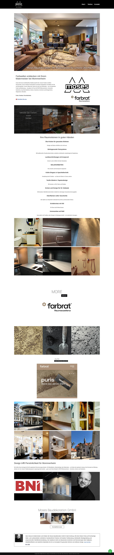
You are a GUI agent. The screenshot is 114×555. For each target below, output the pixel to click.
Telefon (90, 4)
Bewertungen (66, 553)
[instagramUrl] (27, 545)
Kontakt (97, 4)
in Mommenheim (72, 504)
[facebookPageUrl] (26, 545)
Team (58, 553)
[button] (85, 4)
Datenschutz (74, 553)
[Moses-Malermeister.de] (25, 4)
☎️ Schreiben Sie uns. (21, 99)
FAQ (51, 553)
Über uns (55, 553)
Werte (60, 553)
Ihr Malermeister (59, 504)
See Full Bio (87, 542)
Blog (62, 553)
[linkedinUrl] (28, 545)
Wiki (53, 553)
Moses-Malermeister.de (43, 504)
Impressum (70, 553)
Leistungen (48, 553)
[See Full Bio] (91, 542)
